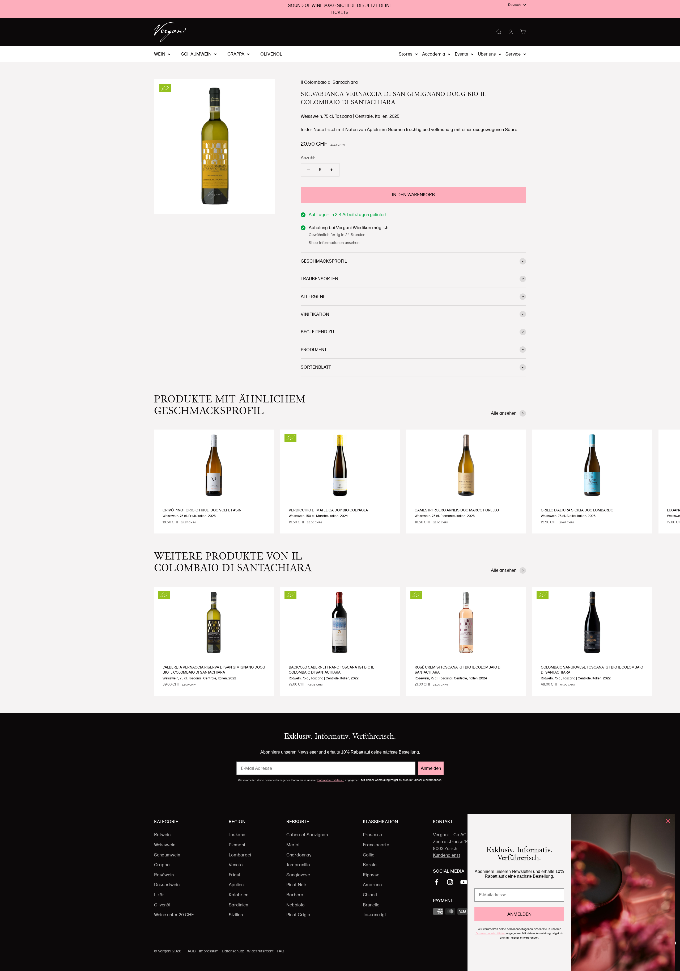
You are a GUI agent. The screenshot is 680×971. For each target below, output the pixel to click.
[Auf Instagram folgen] (450, 882)
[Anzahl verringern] (308, 169)
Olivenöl (271, 54)
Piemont (237, 844)
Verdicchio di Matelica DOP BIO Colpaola (328, 510)
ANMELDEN (519, 914)
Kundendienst (446, 855)
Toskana (237, 834)
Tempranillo (298, 864)
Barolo (370, 864)
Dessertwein (167, 884)
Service (513, 54)
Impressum (209, 951)
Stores (406, 54)
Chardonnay (298, 854)
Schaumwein (196, 54)
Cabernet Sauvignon (307, 834)
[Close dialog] (668, 821)
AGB (192, 951)
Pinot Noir (296, 884)
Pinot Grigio (298, 914)
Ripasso (371, 874)
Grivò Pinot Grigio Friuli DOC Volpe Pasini (203, 510)
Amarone (372, 884)
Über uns (487, 54)
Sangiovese (298, 874)
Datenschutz (233, 951)
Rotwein (162, 834)
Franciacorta (376, 844)
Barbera (294, 894)
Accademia (433, 54)
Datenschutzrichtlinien (330, 780)
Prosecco (372, 834)
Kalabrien (238, 894)
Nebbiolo (295, 904)
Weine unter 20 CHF (174, 914)
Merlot (293, 844)
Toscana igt (374, 914)
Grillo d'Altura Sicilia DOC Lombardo (577, 510)
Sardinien (238, 904)
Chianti (370, 894)
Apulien (236, 884)
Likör (159, 894)
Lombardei (240, 854)
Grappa (235, 54)
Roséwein (164, 874)
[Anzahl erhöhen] (331, 169)
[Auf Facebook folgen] (436, 882)
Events (461, 54)
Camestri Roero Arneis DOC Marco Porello (457, 510)
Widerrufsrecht (260, 951)
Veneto (236, 864)
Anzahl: (308, 157)
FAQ (280, 951)
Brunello (371, 904)
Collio (369, 854)
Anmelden (431, 768)
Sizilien (236, 914)
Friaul (234, 874)
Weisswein (164, 844)
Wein (159, 54)
